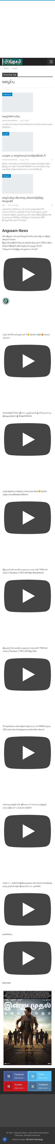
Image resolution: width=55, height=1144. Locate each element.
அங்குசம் (6, 176)
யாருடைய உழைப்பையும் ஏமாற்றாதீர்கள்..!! (23, 155)
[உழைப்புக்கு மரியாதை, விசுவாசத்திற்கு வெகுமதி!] (17, 184)
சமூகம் (5, 134)
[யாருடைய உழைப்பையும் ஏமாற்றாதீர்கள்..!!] (17, 141)
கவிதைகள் (7, 94)
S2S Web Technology (34, 1139)
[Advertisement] (27, 29)
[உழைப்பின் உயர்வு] (17, 102)
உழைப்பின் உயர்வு (11, 116)
